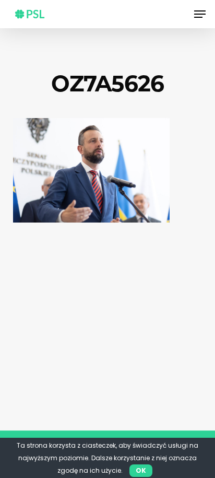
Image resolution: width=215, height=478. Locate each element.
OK (141, 470)
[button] (200, 14)
